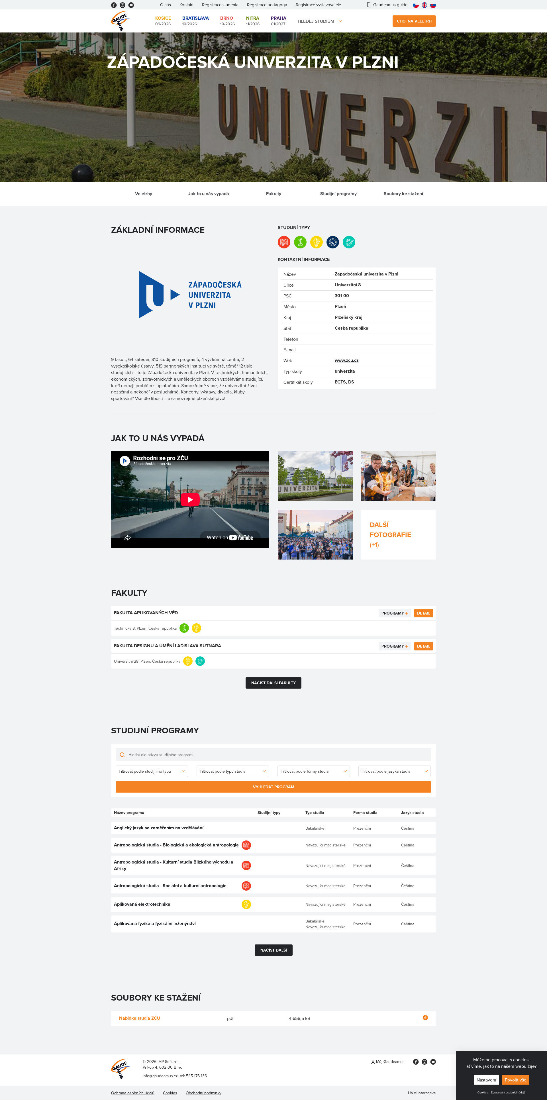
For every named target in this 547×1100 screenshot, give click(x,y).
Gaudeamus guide (390, 5)
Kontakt (186, 5)
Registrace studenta (220, 5)
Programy (392, 613)
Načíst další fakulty (273, 683)
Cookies (482, 1092)
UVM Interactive (422, 1093)
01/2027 (278, 21)
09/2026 (163, 21)
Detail (423, 613)
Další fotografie (390, 534)
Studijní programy (338, 193)
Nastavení (486, 1080)
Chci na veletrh (414, 21)
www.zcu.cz (347, 360)
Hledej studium (316, 21)
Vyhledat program (273, 787)
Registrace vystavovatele (318, 5)
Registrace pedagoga (267, 5)
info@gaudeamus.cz (160, 1076)
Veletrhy (143, 193)
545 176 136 (196, 1076)
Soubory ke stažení (403, 193)
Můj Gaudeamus (390, 1061)
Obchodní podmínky (203, 1093)
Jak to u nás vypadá (208, 193)
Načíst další (273, 950)
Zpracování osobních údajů (508, 1092)
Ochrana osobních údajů (132, 1093)
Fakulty (273, 193)
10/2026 (195, 21)
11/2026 (253, 21)
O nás (165, 5)
